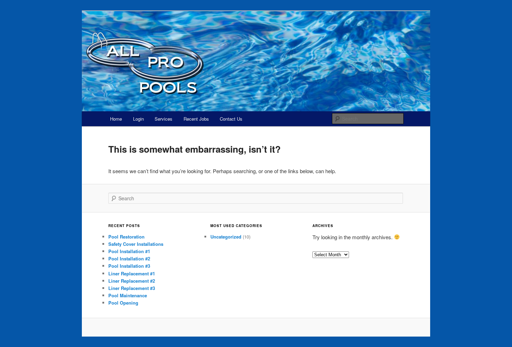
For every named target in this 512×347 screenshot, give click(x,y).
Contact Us (231, 118)
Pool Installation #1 (129, 251)
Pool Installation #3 (129, 266)
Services (163, 118)
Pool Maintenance (127, 295)
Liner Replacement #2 (131, 280)
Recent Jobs (196, 118)
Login (138, 118)
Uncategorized (225, 236)
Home (116, 118)
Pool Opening (123, 302)
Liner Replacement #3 (131, 288)
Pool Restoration (126, 236)
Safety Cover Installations (135, 244)
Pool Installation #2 (129, 258)
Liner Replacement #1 (131, 273)
